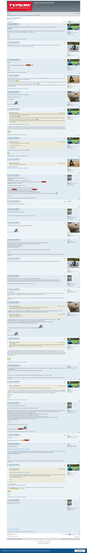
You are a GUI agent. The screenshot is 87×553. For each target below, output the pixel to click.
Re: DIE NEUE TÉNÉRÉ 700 (13, 42)
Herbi (10, 76)
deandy (68, 102)
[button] (68, 22)
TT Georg (68, 239)
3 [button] (72, 22)
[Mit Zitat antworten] (65, 24)
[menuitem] (8, 13)
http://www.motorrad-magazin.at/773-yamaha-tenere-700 (23, 46)
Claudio (68, 30)
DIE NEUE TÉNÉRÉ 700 (14, 18)
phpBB (40, 541)
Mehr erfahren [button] (46, 550)
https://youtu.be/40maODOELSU (13, 529)
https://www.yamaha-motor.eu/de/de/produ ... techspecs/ (17, 88)
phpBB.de (47, 542)
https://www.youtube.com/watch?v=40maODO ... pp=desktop (18, 448)
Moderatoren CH (13, 19)
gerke (68, 434)
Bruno (68, 52)
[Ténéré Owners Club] (20, 6)
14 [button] (77, 22)
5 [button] (75, 22)
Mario (10, 176)
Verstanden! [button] (79, 550)
